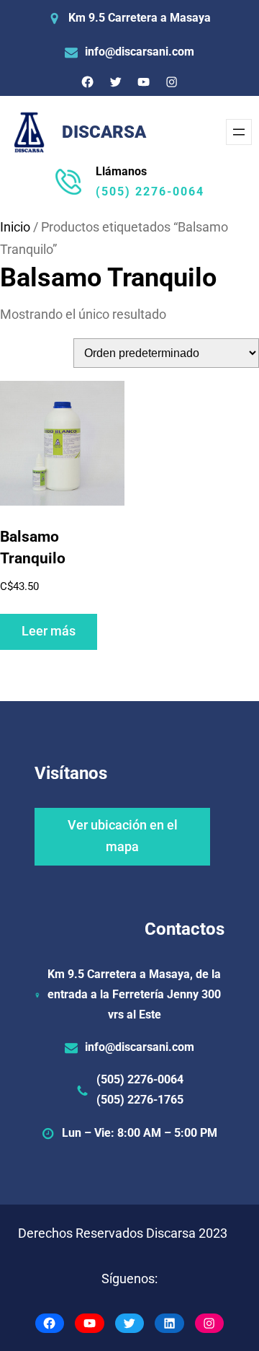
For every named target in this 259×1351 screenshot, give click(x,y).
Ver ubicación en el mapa (123, 836)
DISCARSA (104, 132)
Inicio (15, 227)
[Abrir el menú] (239, 132)
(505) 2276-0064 (150, 191)
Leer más (49, 631)
